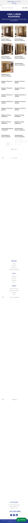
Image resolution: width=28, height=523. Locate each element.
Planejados (14, 280)
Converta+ (18, 521)
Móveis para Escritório (14, 290)
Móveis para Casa (14, 288)
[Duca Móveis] (7, 8)
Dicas (14, 282)
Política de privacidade (14, 269)
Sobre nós (14, 265)
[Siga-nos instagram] (14, 515)
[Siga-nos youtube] (17, 515)
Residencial (14, 276)
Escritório (14, 278)
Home (14, 264)
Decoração (14, 292)
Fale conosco (14, 267)
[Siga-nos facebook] (11, 515)
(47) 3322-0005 (18, 1)
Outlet (14, 294)
